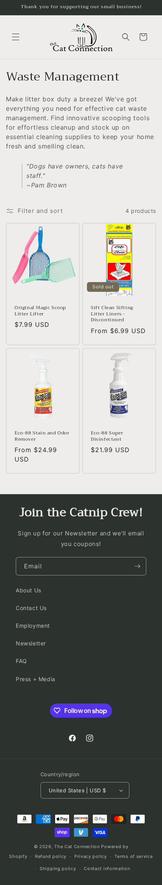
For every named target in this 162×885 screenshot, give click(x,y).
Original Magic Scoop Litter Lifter (40, 311)
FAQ (21, 661)
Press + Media (35, 679)
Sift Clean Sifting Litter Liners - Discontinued (112, 314)
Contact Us (31, 608)
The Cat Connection (77, 846)
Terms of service (133, 856)
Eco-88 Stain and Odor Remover (42, 436)
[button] (15, 37)
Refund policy (50, 856)
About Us (28, 590)
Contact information (107, 868)
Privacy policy (90, 856)
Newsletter (31, 643)
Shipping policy (58, 868)
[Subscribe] (137, 566)
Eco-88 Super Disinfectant (107, 436)
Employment (33, 625)
